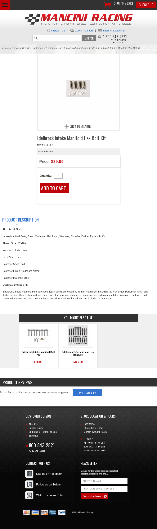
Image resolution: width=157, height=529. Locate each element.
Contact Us (84, 30)
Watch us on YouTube (49, 495)
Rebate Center (114, 30)
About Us (58, 30)
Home (5, 48)
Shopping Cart (123, 3)
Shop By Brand (20, 48)
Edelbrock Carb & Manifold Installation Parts (70, 48)
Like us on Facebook (49, 473)
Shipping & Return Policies (43, 432)
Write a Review (45, 151)
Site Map (33, 435)
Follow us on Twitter (48, 484)
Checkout (146, 4)
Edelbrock (37, 48)
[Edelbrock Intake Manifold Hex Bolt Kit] (78, 121)
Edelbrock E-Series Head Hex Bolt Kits (78, 353)
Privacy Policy (36, 428)
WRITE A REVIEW (87, 393)
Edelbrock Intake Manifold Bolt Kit (38, 353)
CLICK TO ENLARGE (80, 126)
